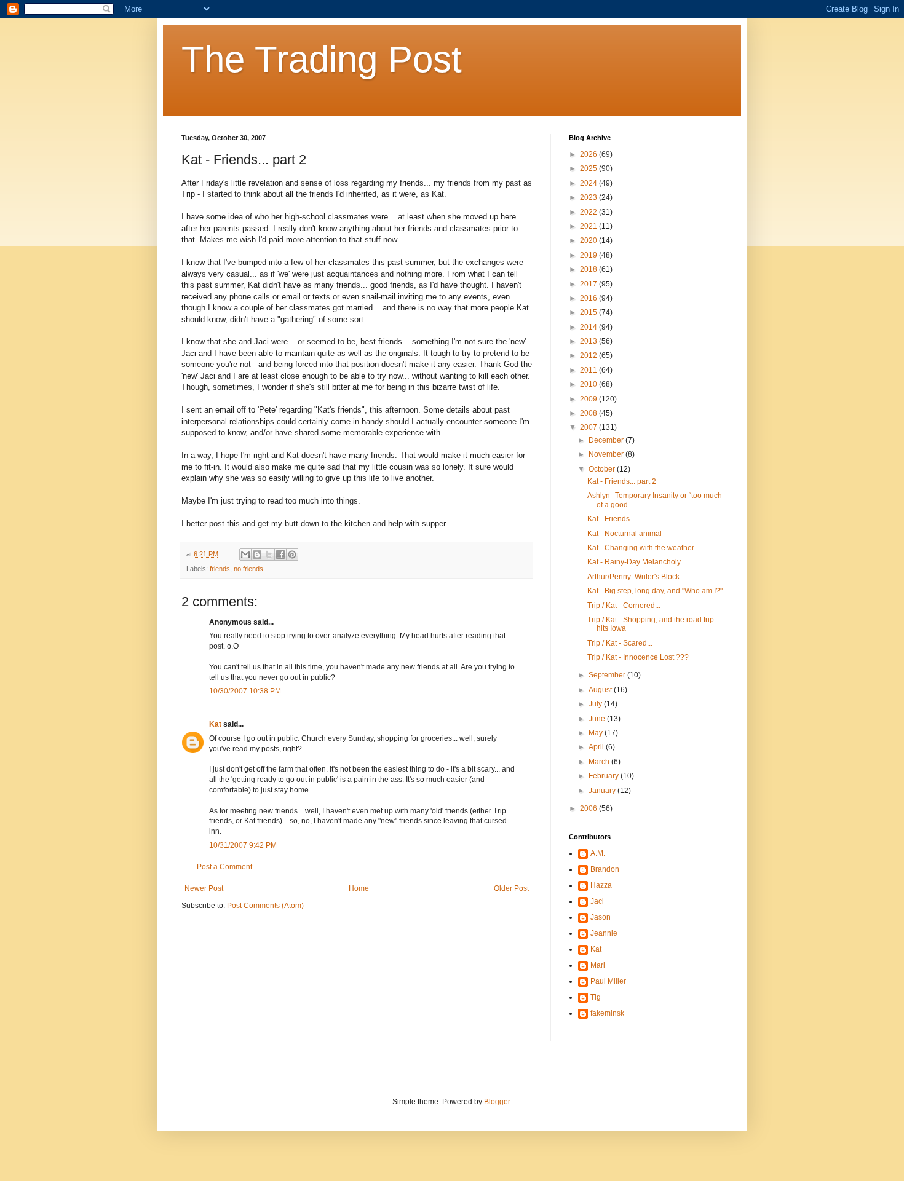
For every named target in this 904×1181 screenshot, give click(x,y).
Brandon (604, 869)
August (601, 689)
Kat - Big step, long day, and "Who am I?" (655, 591)
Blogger (497, 1101)
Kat (215, 724)
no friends (248, 568)
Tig (595, 997)
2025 (589, 168)
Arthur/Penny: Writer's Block (633, 576)
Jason (600, 917)
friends (220, 568)
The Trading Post (321, 59)
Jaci (597, 901)
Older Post (511, 888)
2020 (589, 240)
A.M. (597, 853)
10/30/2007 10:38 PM (245, 691)
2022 (589, 212)
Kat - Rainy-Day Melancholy (634, 562)
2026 (589, 154)
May (597, 733)
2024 (589, 183)
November (607, 454)
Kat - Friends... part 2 (621, 481)
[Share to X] (269, 554)
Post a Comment (224, 867)
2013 (589, 341)
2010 (589, 384)
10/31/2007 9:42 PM (243, 845)
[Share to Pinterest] (292, 554)
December (607, 440)
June (598, 718)
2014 (589, 327)
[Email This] (245, 554)
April (597, 747)
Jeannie (603, 933)
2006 (589, 808)
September (608, 675)
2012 (589, 355)
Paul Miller (608, 981)
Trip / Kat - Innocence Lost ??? (638, 657)
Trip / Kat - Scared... (619, 643)
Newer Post (203, 888)
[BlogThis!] (257, 554)
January (603, 790)
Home (359, 888)
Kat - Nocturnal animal (624, 533)
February (605, 776)
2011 (589, 370)
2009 (589, 399)
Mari (597, 965)
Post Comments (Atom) (265, 905)
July (596, 704)
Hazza (601, 885)
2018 (589, 269)
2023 (589, 197)
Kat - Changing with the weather (640, 547)
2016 (589, 298)
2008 (589, 413)
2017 (589, 284)
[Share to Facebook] (280, 554)
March (600, 761)
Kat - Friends (608, 519)
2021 (589, 226)
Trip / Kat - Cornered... (623, 605)
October (603, 469)
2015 (589, 312)
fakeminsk (607, 1013)
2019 (589, 255)
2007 (589, 427)
